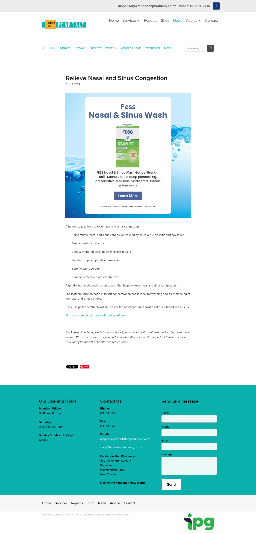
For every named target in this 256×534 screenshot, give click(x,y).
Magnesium (153, 48)
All (51, 48)
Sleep (167, 48)
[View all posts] (43, 48)
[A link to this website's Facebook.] (216, 6)
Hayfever (80, 48)
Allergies (65, 48)
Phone (165, 426)
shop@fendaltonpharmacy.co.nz (121, 447)
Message (166, 454)
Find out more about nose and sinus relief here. (96, 315)
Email (164, 440)
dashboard (67, 514)
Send (171, 484)
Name (165, 412)
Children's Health (131, 48)
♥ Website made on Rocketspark (112, 514)
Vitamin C (111, 48)
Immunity (95, 48)
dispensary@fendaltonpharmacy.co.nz (147, 6)
